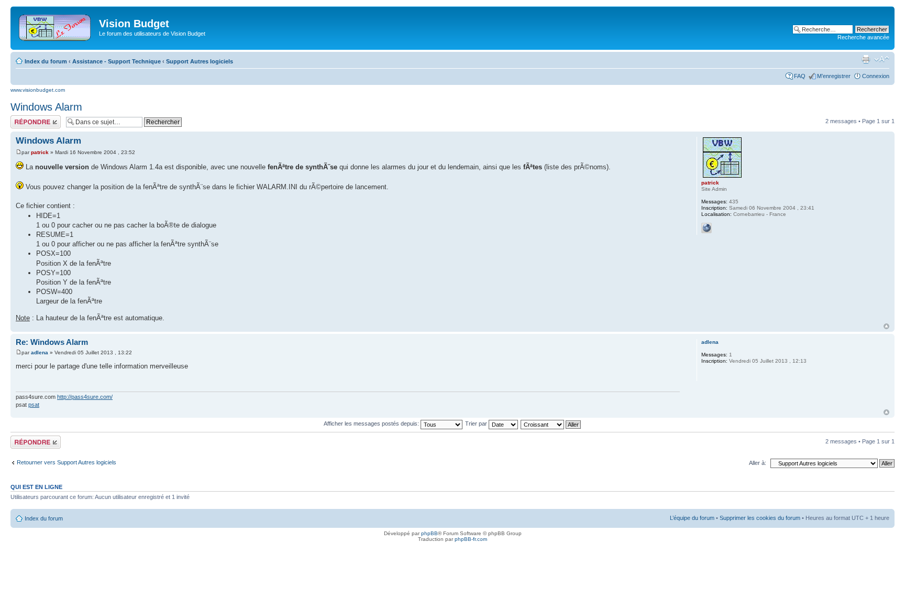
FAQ (799, 76)
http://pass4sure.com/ (85, 397)
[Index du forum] (55, 25)
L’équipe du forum (692, 518)
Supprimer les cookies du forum (760, 518)
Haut (886, 326)
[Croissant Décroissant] (551, 423)
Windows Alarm (46, 107)
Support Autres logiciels (199, 61)
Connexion (875, 76)
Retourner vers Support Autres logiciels (66, 462)
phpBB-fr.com (471, 539)
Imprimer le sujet (865, 59)
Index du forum (46, 61)
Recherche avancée (863, 37)
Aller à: (757, 463)
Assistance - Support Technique (116, 61)
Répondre (23, 118)
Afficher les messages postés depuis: (372, 423)
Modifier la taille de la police (881, 59)
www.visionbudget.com (37, 90)
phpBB (429, 533)
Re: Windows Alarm (52, 342)
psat (33, 404)
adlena (39, 352)
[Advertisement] (467, 27)
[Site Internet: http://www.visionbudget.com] (706, 228)
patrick (40, 152)
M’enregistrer (834, 76)
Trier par (477, 423)
